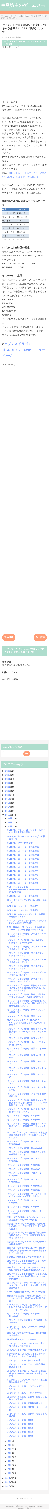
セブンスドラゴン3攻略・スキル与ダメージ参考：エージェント (26, 960)
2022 (7, 787)
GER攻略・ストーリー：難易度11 (23, 855)
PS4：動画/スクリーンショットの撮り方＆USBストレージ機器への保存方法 (26, 928)
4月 (10, 1461)
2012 (7, 1486)
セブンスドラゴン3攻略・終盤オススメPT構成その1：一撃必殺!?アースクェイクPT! (26, 1126)
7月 (10, 1449)
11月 (10, 822)
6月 (10, 1453)
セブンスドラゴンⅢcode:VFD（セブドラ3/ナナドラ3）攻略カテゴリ (24, 650)
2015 (7, 815)
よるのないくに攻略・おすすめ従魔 (23, 1360)
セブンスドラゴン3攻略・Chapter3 (23, 1190)
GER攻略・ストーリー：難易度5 (22, 879)
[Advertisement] (24, 73)
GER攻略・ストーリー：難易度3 (22, 896)
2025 (7, 775)
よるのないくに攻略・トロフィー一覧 (24, 1392)
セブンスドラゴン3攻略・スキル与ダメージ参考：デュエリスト (26, 954)
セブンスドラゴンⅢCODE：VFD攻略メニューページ (23, 349)
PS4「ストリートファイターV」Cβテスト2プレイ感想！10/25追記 (27, 922)
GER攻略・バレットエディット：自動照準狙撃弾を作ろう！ (26, 915)
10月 (10, 826)
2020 (7, 795)
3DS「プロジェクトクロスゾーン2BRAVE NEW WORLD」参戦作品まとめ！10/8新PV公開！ (27, 1276)
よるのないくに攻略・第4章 (20, 1432)
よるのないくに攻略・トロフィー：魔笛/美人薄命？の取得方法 (26, 1344)
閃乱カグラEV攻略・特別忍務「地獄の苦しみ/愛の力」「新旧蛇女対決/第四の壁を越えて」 (26, 1226)
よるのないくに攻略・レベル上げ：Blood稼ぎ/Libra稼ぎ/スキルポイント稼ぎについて (27, 1373)
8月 (10, 1445)
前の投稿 (40, 637)
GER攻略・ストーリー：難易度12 (23, 851)
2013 (7, 1482)
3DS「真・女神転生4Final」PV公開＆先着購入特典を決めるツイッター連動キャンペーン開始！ (27, 1250)
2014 (7, 1478)
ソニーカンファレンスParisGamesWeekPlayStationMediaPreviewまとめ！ (26, 889)
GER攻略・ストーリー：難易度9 (22, 863)
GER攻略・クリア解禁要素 (20, 843)
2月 (10, 1469)
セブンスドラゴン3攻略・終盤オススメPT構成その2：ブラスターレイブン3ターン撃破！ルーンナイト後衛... (27, 1102)
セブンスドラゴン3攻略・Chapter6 (23, 1119)
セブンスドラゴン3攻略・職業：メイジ (25, 1016)
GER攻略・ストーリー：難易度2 (22, 906)
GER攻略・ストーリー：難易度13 (23, 847)
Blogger (29, 1499)
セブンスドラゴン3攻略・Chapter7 (23, 1115)
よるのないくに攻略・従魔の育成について (27, 1350)
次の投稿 (8, 637)
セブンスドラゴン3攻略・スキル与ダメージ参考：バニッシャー (26, 973)
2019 (7, 799)
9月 (10, 1441)
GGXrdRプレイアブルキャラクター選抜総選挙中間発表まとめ (27, 1381)
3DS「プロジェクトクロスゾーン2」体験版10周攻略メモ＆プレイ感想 (26, 1262)
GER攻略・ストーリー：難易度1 (22, 910)
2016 (7, 811)
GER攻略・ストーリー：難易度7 (22, 871)
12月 (10, 818)
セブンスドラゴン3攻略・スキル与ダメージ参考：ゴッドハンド (26, 947)
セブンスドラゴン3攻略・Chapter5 (23, 1165)
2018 (7, 803)
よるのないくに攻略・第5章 (20, 1428)
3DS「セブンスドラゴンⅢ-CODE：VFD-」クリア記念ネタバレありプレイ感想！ (26, 1022)
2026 (7, 771)
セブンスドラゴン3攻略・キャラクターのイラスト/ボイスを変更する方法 (26, 1195)
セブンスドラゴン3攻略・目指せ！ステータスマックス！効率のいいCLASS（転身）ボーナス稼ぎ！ (26, 987)
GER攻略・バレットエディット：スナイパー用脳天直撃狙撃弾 (26, 831)
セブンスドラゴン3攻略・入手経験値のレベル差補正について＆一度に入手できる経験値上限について (27, 1003)
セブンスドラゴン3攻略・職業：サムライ (26, 1038)
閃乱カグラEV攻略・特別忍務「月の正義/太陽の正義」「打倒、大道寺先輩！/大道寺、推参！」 (26, 1235)
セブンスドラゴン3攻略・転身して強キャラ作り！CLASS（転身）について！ (26, 995)
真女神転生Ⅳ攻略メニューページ (22, 1339)
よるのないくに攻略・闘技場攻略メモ (24, 1403)
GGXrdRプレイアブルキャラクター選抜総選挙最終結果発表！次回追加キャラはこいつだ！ (27, 1135)
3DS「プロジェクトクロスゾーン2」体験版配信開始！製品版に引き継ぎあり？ (26, 1268)
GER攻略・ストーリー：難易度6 (22, 875)
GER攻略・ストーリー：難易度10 (23, 859)
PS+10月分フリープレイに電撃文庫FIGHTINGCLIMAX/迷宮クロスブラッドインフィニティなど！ (27, 1307)
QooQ (29, 1508)
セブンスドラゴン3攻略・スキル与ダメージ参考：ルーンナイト (26, 980)
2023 (7, 783)
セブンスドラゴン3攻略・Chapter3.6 (24, 1186)
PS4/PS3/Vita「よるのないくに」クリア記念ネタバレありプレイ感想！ (26, 1355)
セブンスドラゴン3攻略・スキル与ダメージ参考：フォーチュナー (26, 941)
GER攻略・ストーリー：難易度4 (22, 883)
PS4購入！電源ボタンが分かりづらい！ (25, 1257)
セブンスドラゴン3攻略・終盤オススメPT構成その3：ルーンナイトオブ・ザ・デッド (26, 1031)
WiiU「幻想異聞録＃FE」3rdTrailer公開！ (27, 1291)
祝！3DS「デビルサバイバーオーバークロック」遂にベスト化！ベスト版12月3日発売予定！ (27, 1285)
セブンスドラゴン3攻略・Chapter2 (23, 1207)
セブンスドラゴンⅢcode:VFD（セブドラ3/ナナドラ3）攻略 (24, 42)
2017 (7, 807)
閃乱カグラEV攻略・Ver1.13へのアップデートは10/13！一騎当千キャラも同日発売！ (26, 1298)
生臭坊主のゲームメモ (23, 5)
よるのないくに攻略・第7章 (20, 1420)
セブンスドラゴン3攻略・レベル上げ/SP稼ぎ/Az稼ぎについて (26, 1110)
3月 (10, 1465)
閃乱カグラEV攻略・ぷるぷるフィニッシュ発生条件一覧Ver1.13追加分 (26, 1218)
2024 (7, 779)
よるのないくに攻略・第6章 (20, 1424)
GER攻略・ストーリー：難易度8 (22, 867)
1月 (10, 1473)
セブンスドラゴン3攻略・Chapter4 (23, 1169)
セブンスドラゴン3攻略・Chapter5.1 (24, 1148)
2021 (7, 791)
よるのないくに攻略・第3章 (20, 1436)
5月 (10, 1457)
